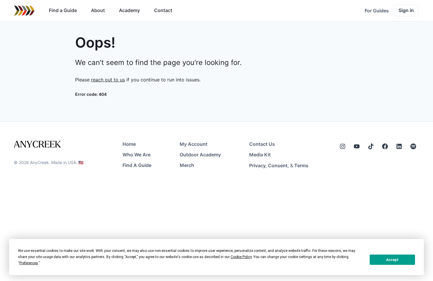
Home (129, 144)
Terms (301, 165)
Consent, (278, 165)
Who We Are (137, 155)
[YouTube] (357, 146)
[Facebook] (385, 146)
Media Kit (260, 155)
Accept (392, 260)
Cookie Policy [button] (241, 257)
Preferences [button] (28, 263)
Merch (187, 165)
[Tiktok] (371, 146)
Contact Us (262, 144)
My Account (193, 144)
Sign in (406, 10)
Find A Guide (137, 165)
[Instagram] (342, 146)
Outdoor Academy (200, 155)
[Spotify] (413, 146)
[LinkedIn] (399, 146)
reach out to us (108, 80)
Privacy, (258, 165)
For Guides (377, 11)
